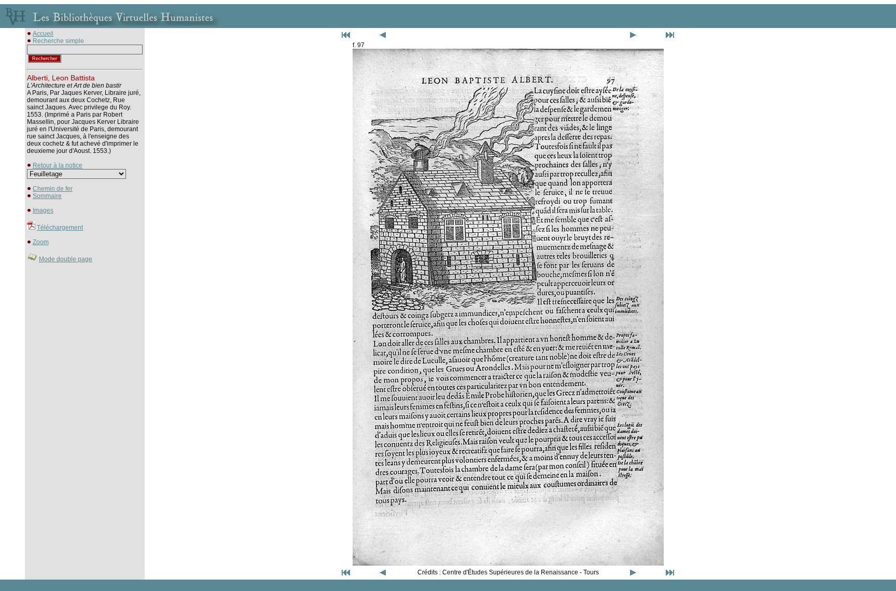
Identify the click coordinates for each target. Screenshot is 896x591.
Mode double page (65, 259)
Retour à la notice (57, 165)
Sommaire (47, 196)
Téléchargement (60, 227)
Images (43, 210)
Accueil (43, 33)
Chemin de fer (53, 188)
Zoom (41, 242)
